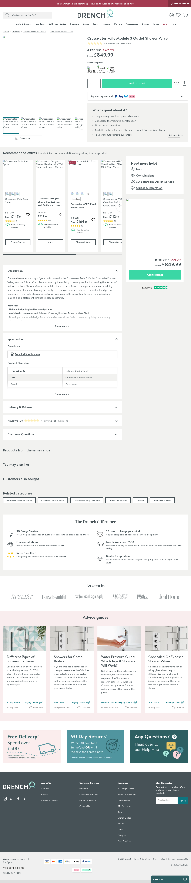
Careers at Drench (49, 800)
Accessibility (182, 858)
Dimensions (31, 139)
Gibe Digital (183, 865)
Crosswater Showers (118, 500)
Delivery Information (88, 794)
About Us (45, 788)
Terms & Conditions (142, 858)
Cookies (171, 858)
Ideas (156, 23)
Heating (106, 23)
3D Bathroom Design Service (155, 182)
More (86, 534)
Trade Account (124, 800)
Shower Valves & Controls (34, 31)
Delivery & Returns (19, 407)
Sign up (182, 800)
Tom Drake (59, 702)
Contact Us (84, 806)
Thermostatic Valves (162, 500)
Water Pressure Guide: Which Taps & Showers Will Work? (118, 661)
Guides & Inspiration (149, 188)
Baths (86, 23)
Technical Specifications (27, 354)
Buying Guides (33, 702)
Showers (74, 23)
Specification (15, 339)
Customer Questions (20, 434)
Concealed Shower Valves (61, 31)
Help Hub (83, 788)
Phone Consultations (127, 794)
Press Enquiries (124, 841)
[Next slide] (80, 124)
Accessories (132, 23)
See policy (152, 534)
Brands (145, 23)
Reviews (44, 794)
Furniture (39, 23)
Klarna (120, 829)
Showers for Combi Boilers (68, 659)
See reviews (60, 556)
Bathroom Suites (57, 23)
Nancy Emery (13, 702)
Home (6, 31)
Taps (95, 23)
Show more (61, 325)
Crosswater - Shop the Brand (87, 500)
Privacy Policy (159, 858)
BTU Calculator (124, 806)
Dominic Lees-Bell (110, 702)
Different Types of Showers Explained (21, 659)
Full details (174, 135)
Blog (120, 812)
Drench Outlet (124, 817)
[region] (62, 208)
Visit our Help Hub (13, 868)
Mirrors (118, 23)
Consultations (145, 175)
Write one (126, 43)
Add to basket (148, 83)
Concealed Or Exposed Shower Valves (166, 659)
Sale (165, 23)
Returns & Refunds (87, 800)
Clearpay (122, 835)
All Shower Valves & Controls (19, 500)
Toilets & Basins (22, 23)
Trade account (181, 3)
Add (55, 242)
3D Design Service (126, 788)
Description (15, 271)
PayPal (121, 823)
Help (173, 23)
